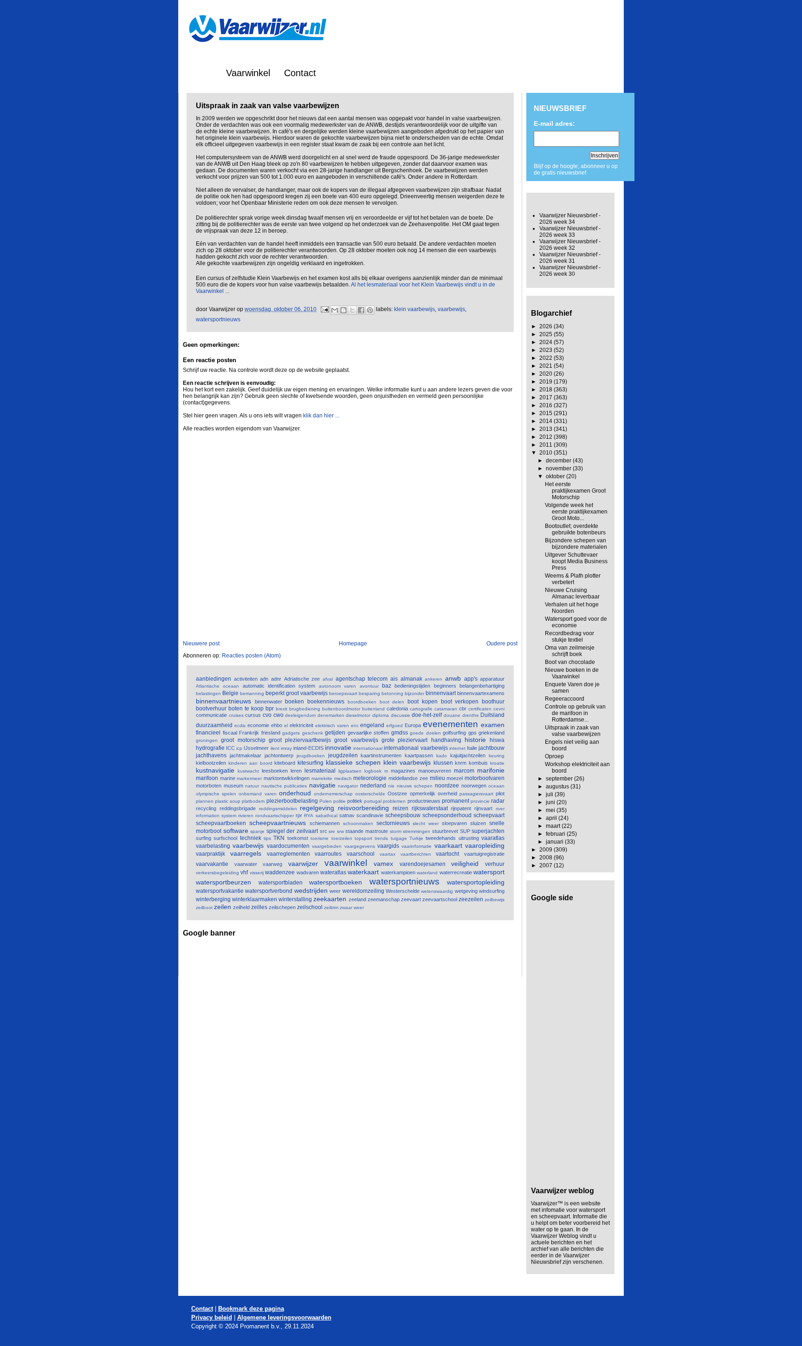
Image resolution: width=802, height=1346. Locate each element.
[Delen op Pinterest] (370, 310)
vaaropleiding (484, 845)
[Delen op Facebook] (361, 310)
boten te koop (246, 708)
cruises (236, 715)
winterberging (213, 899)
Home (200, 73)
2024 (546, 342)
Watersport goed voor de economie (576, 622)
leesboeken (275, 771)
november (559, 468)
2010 (546, 452)
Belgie (230, 693)
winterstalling (295, 899)
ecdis (240, 725)
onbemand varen (257, 793)
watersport (488, 872)
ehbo (276, 725)
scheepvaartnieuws (277, 822)
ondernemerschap (333, 793)
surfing (203, 838)
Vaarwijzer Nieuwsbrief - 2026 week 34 (570, 218)
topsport (363, 838)
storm (395, 831)
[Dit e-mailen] (334, 310)
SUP (465, 831)
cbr (462, 708)
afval (328, 679)
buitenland (373, 708)
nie (391, 785)
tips (267, 838)
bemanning (252, 693)
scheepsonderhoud (447, 815)
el (286, 725)
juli (550, 794)
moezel (454, 778)
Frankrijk (249, 732)
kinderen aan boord (250, 763)
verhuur (494, 864)
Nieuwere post (201, 643)
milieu (437, 778)
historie (475, 739)
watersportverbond (268, 891)
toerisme (319, 838)
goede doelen (425, 732)
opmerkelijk (422, 793)
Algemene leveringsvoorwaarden (284, 1317)
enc (355, 725)
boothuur (493, 701)
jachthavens (211, 755)
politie (339, 801)
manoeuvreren (434, 771)
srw (340, 831)
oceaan (496, 785)
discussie (400, 715)
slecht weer (426, 823)
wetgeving (466, 891)
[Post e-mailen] (324, 309)
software (235, 830)
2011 (546, 445)
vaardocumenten (288, 846)
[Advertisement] (291, 956)
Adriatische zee (302, 679)
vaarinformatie (416, 846)
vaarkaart (448, 845)
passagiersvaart (476, 793)
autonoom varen (337, 686)
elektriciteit (301, 725)
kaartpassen (419, 755)
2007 (546, 865)
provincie (480, 801)
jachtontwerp (279, 755)
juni (551, 802)
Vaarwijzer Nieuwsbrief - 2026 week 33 (570, 231)
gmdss (399, 732)
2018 (546, 389)
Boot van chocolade (570, 662)
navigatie (322, 785)
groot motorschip (243, 740)
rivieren (245, 815)
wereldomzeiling (363, 891)
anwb (453, 678)
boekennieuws (325, 701)
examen (492, 724)
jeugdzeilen (343, 755)
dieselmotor (358, 715)
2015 (546, 413)
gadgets (291, 732)
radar (497, 801)
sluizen (478, 823)
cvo (267, 715)
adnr (276, 679)
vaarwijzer (303, 863)
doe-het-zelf (427, 715)
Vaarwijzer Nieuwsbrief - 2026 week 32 (570, 244)
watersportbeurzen (223, 882)
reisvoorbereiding (363, 808)
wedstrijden (311, 890)
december (559, 460)
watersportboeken (335, 882)
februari (556, 834)
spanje (257, 831)
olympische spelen (216, 793)
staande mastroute (366, 831)
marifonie (490, 770)
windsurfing (491, 891)
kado (441, 755)
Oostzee (397, 793)
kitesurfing (310, 763)
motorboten (208, 785)
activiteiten (246, 679)
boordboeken (362, 701)
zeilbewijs (494, 899)
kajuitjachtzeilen (467, 755)
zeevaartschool (439, 899)
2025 (546, 334)
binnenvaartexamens (480, 693)
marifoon (207, 778)
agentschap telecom (362, 679)
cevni (498, 708)
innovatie (338, 747)
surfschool (225, 838)
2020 (546, 374)
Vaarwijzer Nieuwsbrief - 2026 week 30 (570, 270)
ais (394, 679)
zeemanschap (384, 899)
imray (286, 748)
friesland (270, 732)
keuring (496, 755)
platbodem (253, 801)
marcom (464, 770)
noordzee (447, 785)
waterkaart (363, 872)
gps (472, 732)
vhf (244, 872)
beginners (445, 686)
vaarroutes (328, 854)
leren (296, 771)
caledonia (397, 708)
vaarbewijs (451, 309)
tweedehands (441, 838)
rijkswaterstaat (430, 808)
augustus (558, 786)
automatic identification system (279, 686)
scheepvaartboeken (221, 823)
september (560, 778)
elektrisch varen (332, 725)
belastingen (208, 693)
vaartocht (447, 854)
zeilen (222, 906)
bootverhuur (211, 708)
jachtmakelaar (245, 755)
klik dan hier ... (321, 415)
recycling (206, 808)
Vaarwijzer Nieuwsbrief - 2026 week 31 (570, 257)
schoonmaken (358, 823)
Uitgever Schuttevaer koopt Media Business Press (576, 561)
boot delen (392, 701)
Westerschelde (403, 891)
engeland (372, 725)
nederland (373, 785)
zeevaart (411, 899)
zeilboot (204, 907)
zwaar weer (352, 907)
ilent (275, 748)
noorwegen (473, 785)
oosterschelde (370, 793)
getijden (335, 732)
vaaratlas (492, 838)
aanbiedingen (213, 679)
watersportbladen (281, 882)
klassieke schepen (353, 762)
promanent (455, 801)
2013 (546, 429)
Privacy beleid (211, 1317)
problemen (394, 801)
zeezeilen (471, 899)
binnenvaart (441, 693)
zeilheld (241, 907)
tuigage (399, 838)
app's (471, 679)
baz (386, 686)
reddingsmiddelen (278, 808)
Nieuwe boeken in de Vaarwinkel (572, 673)
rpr (299, 815)
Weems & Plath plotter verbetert (573, 578)
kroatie (497, 763)
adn (264, 679)
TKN (279, 838)
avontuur (369, 686)
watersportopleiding (475, 882)
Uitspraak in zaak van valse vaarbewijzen (573, 730)
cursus (253, 715)
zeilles (259, 907)
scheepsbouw (402, 815)
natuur (252, 785)
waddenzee (280, 872)
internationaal (367, 748)
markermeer (249, 778)
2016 (546, 405)
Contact (300, 73)
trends (381, 838)
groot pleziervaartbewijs (300, 740)
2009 (546, 849)
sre (332, 831)
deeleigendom (300, 715)
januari (555, 842)
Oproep (554, 756)
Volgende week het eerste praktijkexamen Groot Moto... (576, 511)
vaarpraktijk (210, 854)
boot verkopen (460, 701)
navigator (348, 785)
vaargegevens (359, 846)
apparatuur (492, 679)
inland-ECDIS (308, 748)
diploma (380, 715)
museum (233, 785)
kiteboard (284, 763)
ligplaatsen (350, 771)
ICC (230, 748)
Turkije (416, 838)
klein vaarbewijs (414, 309)
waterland (427, 872)
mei (551, 810)
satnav (347, 815)
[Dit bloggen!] (343, 310)
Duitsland (492, 715)
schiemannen (325, 823)
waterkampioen (398, 872)
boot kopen (422, 701)
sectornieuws (393, 823)
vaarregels (245, 853)
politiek (354, 801)
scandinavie (369, 815)
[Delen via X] (352, 310)
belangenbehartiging (481, 686)
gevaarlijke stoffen (368, 732)
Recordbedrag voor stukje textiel (569, 636)
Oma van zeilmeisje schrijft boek (570, 650)
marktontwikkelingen (287, 778)
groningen (207, 740)
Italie (472, 748)
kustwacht (248, 771)
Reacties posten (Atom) (251, 655)
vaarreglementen (288, 854)
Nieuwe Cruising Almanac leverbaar (572, 593)
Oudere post (501, 643)
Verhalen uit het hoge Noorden (572, 607)
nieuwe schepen (415, 785)
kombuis (478, 763)
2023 (546, 350)
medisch (343, 778)
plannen (204, 801)
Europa (413, 725)
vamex (383, 863)
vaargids (388, 846)
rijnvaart (483, 808)
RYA (308, 815)
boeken (294, 701)
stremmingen (416, 831)
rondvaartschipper (274, 815)
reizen (400, 808)
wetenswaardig (437, 891)
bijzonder (414, 693)
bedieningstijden (412, 686)
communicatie (211, 715)
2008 (546, 857)
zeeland (357, 899)
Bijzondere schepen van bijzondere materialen (576, 543)
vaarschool (361, 854)
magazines (403, 771)
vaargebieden (327, 846)
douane (452, 715)
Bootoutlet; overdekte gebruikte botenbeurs (575, 529)
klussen (443, 763)
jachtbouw (491, 748)
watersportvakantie (220, 891)
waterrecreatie (456, 872)
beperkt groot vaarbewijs (296, 693)
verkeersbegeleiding (217, 872)
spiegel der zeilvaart (292, 831)
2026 (546, 326)
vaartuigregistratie (484, 854)
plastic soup (227, 801)
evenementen (450, 724)
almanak (411, 679)
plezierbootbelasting (292, 801)
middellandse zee (408, 778)
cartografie (421, 708)
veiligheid (465, 863)
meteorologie (370, 778)
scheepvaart (488, 815)
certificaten (480, 708)
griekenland (491, 732)
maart (554, 826)
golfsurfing (454, 732)
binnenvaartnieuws (223, 701)
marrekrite (321, 778)
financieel (208, 732)
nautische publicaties (284, 785)
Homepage (353, 643)
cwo (278, 715)
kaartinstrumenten (381, 755)
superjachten (488, 831)
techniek (250, 838)
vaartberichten (416, 854)
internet (457, 748)
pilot (500, 793)
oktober (556, 476)
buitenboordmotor (341, 708)
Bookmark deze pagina (251, 1308)
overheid (447, 793)
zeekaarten (329, 899)
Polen (325, 801)
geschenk (312, 732)
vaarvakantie (212, 864)
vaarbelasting (213, 846)
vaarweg (272, 864)
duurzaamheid (214, 725)
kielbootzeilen (211, 763)
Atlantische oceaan (217, 686)
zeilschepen (282, 907)
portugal (373, 801)
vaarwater (245, 864)
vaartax (387, 854)
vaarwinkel (345, 863)
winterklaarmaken (254, 899)
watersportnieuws (218, 319)
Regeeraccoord (564, 699)
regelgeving (317, 808)
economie (258, 725)
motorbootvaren (484, 778)
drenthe (470, 715)
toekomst (297, 838)
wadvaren (308, 872)
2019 (546, 381)
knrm (460, 763)
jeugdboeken (311, 755)
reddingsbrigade (238, 808)
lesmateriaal (320, 770)
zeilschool (310, 907)
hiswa (497, 740)
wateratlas (333, 872)
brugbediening (304, 708)
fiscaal (230, 732)
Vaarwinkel (248, 73)
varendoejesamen (423, 864)
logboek (373, 771)
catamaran (445, 708)
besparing (369, 693)
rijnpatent (461, 808)
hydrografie (210, 748)
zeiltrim (331, 907)
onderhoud (295, 793)
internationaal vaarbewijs (415, 748)
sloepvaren (454, 823)
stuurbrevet (445, 831)
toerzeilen (341, 838)
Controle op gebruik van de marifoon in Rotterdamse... (575, 713)
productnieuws (423, 801)
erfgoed (394, 725)
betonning (392, 693)
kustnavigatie (215, 770)
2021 (546, 366)
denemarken (330, 715)
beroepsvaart (343, 693)
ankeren (433, 679)
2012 (546, 437)
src (323, 831)
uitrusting (469, 838)
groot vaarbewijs (356, 740)
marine (227, 778)
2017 (546, 397)
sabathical (326, 815)
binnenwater (268, 701)
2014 (546, 421)
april (552, 818)
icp (239, 748)
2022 (546, 358)
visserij (257, 872)
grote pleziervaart (404, 740)
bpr (269, 708)
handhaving (446, 740)
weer (335, 891)
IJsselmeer (256, 748)
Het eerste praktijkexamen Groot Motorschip (575, 491)
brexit (281, 708)
